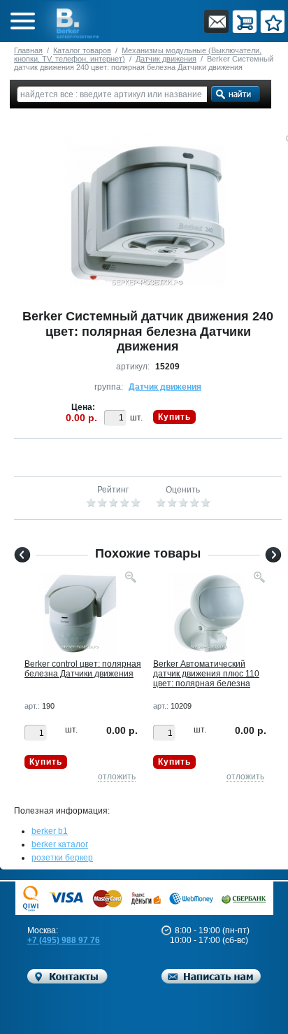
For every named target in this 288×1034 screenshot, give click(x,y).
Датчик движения (166, 59)
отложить (117, 776)
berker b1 (49, 831)
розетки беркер (62, 858)
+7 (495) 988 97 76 (63, 940)
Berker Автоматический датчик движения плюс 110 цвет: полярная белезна (206, 673)
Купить (174, 417)
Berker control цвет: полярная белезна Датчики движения (82, 669)
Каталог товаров (82, 50)
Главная (28, 50)
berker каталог (59, 844)
